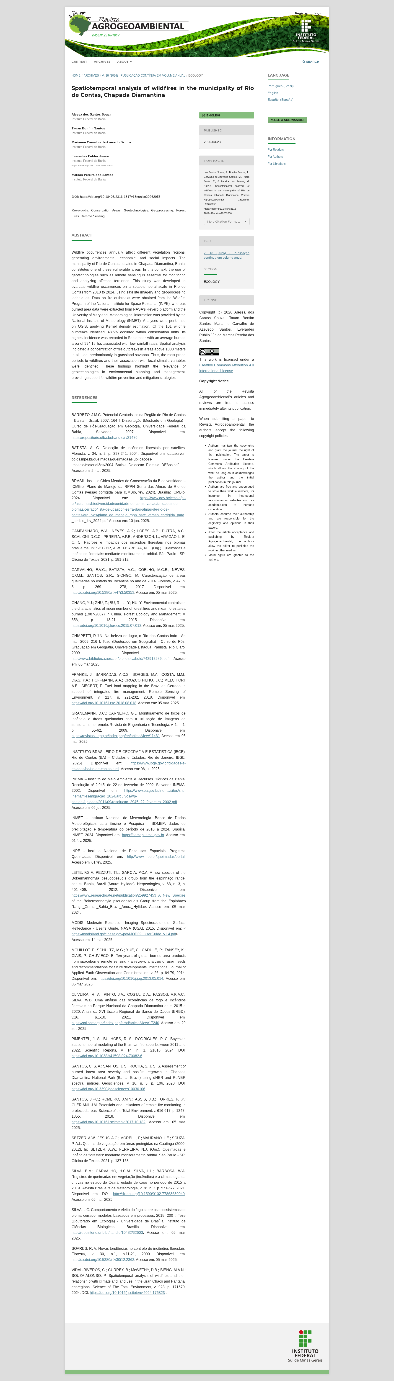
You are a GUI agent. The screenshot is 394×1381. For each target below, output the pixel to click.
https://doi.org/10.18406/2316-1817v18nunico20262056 (120, 196)
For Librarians (277, 163)
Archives (102, 61)
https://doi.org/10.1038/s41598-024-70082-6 (107, 1056)
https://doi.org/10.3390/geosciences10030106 (108, 1089)
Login (318, 13)
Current (79, 61)
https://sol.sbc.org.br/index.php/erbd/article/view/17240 (115, 1023)
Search (312, 61)
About (123, 61)
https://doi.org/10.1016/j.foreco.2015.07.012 (106, 625)
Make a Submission (287, 120)
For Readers (276, 149)
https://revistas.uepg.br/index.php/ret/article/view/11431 (116, 736)
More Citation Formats (223, 221)
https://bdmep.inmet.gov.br (143, 835)
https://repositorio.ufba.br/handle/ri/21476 (104, 438)
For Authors (275, 156)
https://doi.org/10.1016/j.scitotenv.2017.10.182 (108, 1122)
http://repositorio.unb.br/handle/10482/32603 (107, 1232)
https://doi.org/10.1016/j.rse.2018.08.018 (104, 703)
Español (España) (280, 99)
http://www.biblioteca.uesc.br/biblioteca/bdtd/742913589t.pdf (120, 659)
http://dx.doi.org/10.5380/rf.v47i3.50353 (103, 592)
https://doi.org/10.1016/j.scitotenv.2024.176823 (127, 1293)
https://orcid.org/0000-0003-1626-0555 (92, 165)
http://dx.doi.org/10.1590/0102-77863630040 (149, 1194)
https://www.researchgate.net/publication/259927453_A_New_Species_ (130, 895)
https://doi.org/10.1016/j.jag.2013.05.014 (130, 978)
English (273, 93)
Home (76, 75)
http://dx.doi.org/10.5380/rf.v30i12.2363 (103, 1260)
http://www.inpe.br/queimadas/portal (156, 857)
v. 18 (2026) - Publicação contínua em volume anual (143, 75)
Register (301, 13)
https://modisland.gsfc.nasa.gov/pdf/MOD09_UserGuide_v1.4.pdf (124, 934)
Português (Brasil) (281, 86)
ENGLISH (212, 115)
